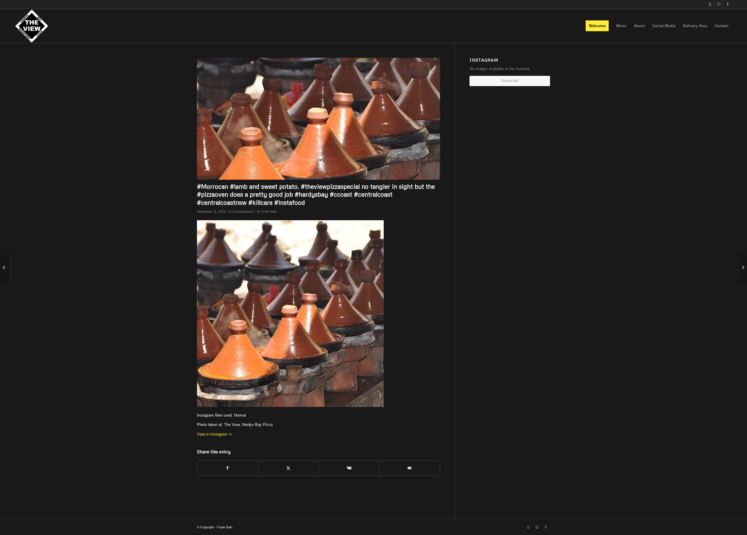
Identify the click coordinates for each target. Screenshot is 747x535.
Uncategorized (242, 211)
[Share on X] (288, 468)
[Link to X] (710, 4)
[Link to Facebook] (727, 4)
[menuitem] (597, 26)
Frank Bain (269, 211)
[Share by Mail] (409, 468)
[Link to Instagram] (719, 4)
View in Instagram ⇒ (214, 434)
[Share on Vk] (349, 468)
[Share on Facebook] (227, 468)
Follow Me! (510, 81)
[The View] (31, 26)
